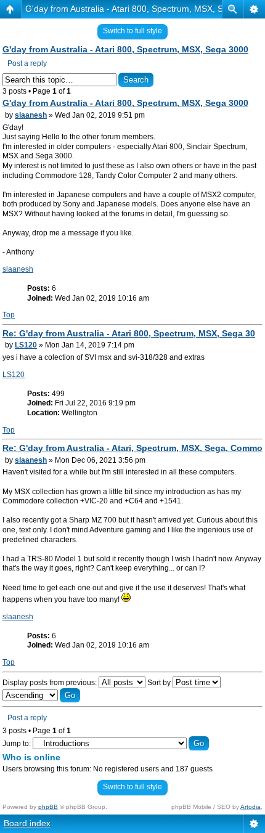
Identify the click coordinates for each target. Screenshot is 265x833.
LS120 (26, 345)
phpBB (48, 806)
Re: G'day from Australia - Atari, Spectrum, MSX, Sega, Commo (132, 448)
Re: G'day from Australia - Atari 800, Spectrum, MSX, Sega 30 (128, 333)
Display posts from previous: (50, 682)
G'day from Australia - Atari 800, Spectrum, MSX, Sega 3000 (142, 9)
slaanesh (31, 115)
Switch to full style (132, 30)
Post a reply (27, 63)
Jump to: (16, 743)
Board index (27, 823)
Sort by (160, 682)
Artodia (250, 806)
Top (8, 315)
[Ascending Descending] (41, 695)
